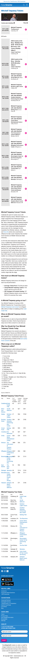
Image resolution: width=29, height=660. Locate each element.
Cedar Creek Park (8, 405)
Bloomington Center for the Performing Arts (10, 460)
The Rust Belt (8, 466)
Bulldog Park (9, 428)
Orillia (2, 435)
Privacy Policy (4, 615)
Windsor (3, 442)
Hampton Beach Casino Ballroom (9, 485)
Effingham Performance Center (10, 452)
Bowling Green (3, 420)
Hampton (3, 482)
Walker (3, 414)
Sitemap (3, 620)
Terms (2, 614)
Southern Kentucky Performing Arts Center (10, 423)
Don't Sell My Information (7, 617)
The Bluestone (9, 432)
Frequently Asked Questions (8, 592)
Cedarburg (4, 403)
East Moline (3, 465)
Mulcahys (9, 470)
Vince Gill (6, 232)
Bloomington (4, 456)
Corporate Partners (6, 600)
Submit (4, 640)
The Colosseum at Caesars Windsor (23, 528)
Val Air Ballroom (9, 409)
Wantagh (3, 470)
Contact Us (4, 591)
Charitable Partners (6, 602)
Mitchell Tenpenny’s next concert (10, 307)
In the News (4, 606)
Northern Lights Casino (9, 415)
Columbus (4, 432)
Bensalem (4, 472)
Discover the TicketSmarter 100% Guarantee (14, 1)
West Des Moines (3, 410)
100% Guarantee (5, 594)
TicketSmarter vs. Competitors (8, 603)
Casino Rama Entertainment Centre (10, 438)
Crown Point (3, 428)
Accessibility (4, 619)
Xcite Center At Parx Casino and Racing (9, 476)
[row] (14, 29)
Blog (2, 608)
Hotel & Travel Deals (6, 605)
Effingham (3, 451)
